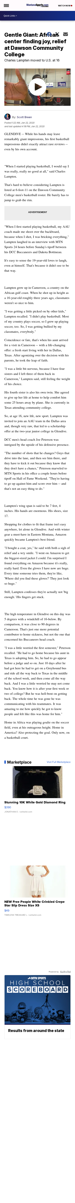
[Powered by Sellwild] (65, 972)
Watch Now (64, 6)
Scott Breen (24, 117)
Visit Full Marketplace (59, 762)
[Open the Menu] (6, 5)
